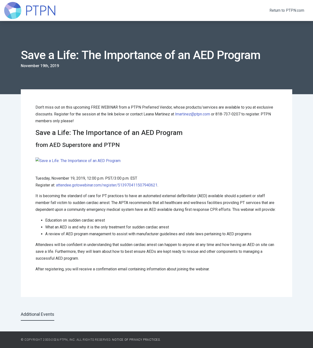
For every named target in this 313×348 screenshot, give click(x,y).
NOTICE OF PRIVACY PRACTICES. (136, 339)
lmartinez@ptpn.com (192, 114)
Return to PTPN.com (286, 10)
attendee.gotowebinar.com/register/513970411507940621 (106, 185)
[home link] (29, 10)
